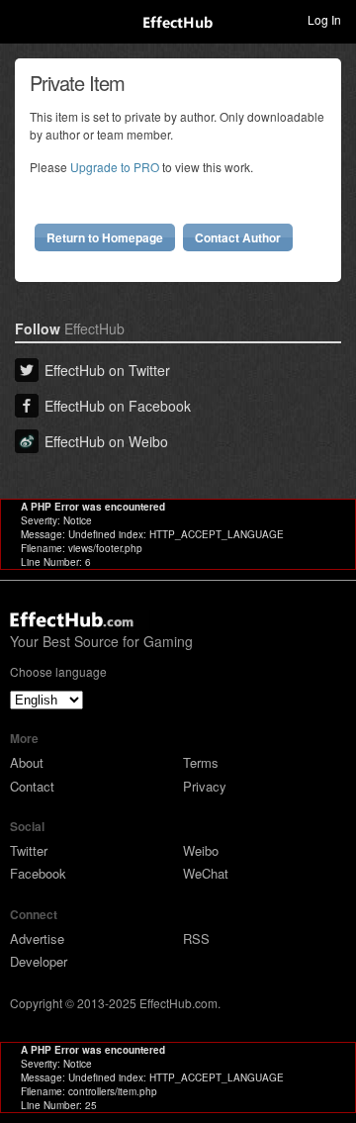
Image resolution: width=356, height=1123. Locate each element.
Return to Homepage (104, 237)
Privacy (204, 786)
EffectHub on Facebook (117, 406)
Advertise (37, 938)
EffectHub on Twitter (107, 370)
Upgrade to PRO (114, 166)
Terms (201, 762)
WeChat (205, 873)
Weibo (201, 850)
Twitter (28, 850)
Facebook (38, 873)
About (27, 762)
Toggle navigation (23, 19)
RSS (196, 938)
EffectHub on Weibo (106, 441)
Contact (32, 786)
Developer (38, 961)
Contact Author (238, 237)
